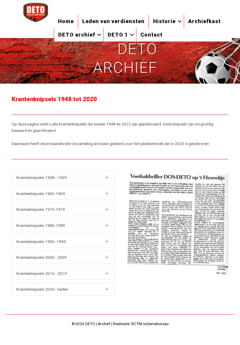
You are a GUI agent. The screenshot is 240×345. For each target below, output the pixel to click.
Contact (151, 35)
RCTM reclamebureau (150, 323)
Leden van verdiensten (113, 21)
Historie (164, 21)
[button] (180, 21)
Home (66, 21)
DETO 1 (118, 35)
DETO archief (76, 35)
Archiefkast (204, 21)
